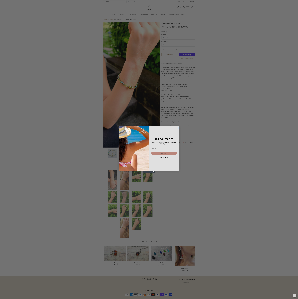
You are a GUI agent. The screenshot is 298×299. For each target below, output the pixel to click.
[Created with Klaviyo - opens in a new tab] (149, 172)
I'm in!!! (164, 153)
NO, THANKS (164, 157)
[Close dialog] (177, 128)
